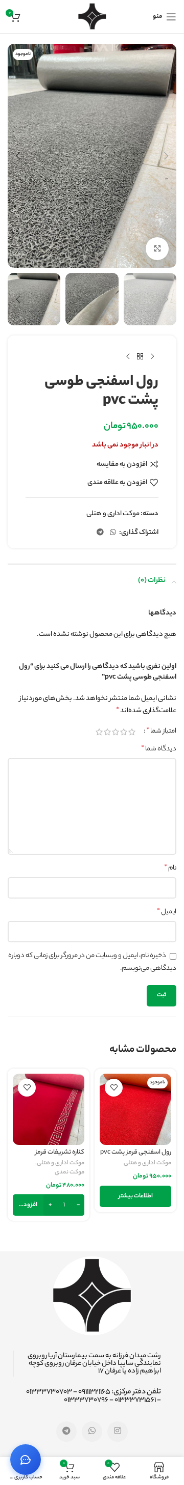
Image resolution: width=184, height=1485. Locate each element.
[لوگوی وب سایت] (92, 16)
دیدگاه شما (158, 749)
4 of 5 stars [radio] (107, 732)
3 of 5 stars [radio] (115, 732)
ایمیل (166, 912)
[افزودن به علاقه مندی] (114, 1088)
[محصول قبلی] (152, 357)
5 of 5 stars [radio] (99, 732)
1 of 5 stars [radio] (132, 732)
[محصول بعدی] (128, 357)
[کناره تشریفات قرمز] (48, 1109)
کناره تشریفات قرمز (59, 1152)
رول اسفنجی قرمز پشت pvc (135, 1152)
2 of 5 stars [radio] (124, 732)
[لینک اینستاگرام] (117, 1431)
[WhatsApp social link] (113, 533)
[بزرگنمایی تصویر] (157, 248)
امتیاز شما (161, 731)
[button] (166, 156)
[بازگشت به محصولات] (140, 357)
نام (170, 868)
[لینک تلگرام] (100, 533)
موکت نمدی (69, 1173)
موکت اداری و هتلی (113, 514)
